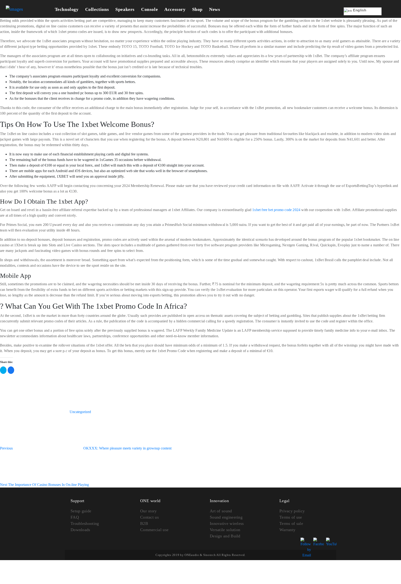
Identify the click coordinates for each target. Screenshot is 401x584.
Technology (67, 9)
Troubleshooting (85, 523)
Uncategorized (80, 412)
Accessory (174, 9)
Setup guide (81, 511)
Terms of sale (291, 523)
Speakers (125, 9)
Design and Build (225, 536)
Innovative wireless (227, 523)
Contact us (149, 517)
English (359, 10)
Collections (97, 9)
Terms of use (290, 517)
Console (149, 9)
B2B (144, 523)
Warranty (287, 529)
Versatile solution (225, 529)
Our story (148, 511)
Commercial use (154, 529)
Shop (197, 9)
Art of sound (221, 511)
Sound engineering (226, 517)
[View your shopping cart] (388, 14)
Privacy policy (292, 511)
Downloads (80, 529)
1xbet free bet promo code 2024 (276, 210)
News (214, 9)
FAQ (75, 517)
